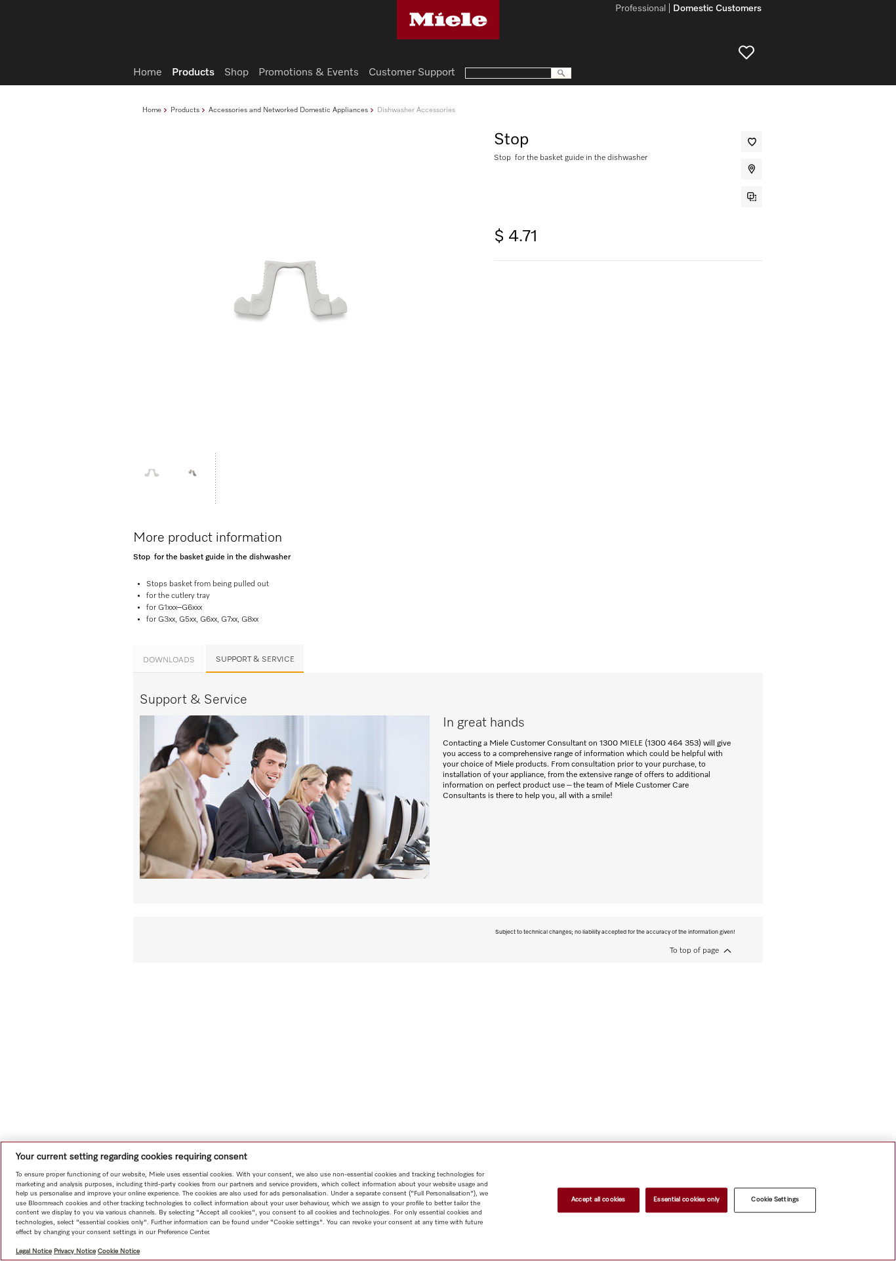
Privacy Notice (75, 1251)
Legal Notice (34, 1251)
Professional (640, 9)
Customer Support (412, 73)
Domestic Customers (717, 9)
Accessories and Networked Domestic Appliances (288, 109)
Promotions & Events (308, 73)
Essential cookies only (686, 1200)
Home (151, 109)
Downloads (169, 660)
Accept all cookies (598, 1200)
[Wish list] (746, 52)
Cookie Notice (119, 1251)
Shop (236, 73)
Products (185, 109)
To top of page (694, 951)
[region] (448, 1201)
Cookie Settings (774, 1200)
